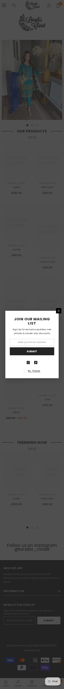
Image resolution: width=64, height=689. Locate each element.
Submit (32, 351)
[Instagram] (28, 362)
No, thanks (34, 370)
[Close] (58, 310)
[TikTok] (35, 362)
